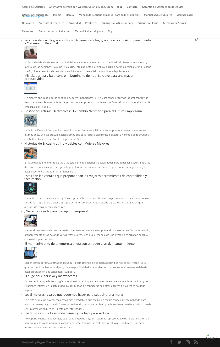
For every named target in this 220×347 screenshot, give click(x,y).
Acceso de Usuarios (33, 7)
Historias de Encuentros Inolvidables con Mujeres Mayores (66, 143)
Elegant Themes (46, 342)
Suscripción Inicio (148, 23)
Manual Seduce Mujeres (158, 15)
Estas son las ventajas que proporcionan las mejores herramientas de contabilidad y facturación (85, 177)
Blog (119, 7)
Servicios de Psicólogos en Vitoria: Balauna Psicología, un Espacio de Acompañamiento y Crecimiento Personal (87, 41)
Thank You (28, 31)
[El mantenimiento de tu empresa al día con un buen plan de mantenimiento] (30, 258)
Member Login (185, 15)
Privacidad (75, 23)
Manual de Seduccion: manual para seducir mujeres (109, 15)
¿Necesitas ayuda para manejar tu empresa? (56, 211)
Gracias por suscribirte (35, 15)
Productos (91, 23)
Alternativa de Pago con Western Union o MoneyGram (81, 7)
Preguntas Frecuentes (51, 23)
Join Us (57, 15)
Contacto (132, 7)
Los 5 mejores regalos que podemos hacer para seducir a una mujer (73, 294)
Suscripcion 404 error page (117, 23)
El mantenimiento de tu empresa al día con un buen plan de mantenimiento (79, 243)
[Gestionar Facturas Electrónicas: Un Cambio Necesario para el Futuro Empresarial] (30, 125)
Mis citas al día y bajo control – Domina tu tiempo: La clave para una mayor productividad (79, 77)
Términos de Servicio (175, 23)
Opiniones (28, 23)
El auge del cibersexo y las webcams (50, 276)
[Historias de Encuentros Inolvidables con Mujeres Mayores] (30, 158)
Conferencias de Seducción (54, 31)
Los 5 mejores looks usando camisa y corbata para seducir (66, 313)
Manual (70, 15)
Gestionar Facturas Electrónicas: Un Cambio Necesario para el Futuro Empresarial (83, 111)
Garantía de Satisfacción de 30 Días (162, 7)
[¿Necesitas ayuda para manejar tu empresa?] (30, 226)
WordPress (79, 342)
